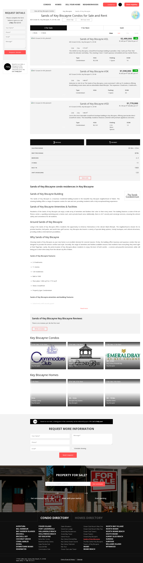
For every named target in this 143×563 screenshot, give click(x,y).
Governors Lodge (67, 529)
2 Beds (35, 33)
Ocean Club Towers (89, 531)
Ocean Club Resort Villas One (93, 526)
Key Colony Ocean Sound (69, 542)
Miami (86, 546)
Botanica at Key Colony (46, 542)
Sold (122, 28)
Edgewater (21, 549)
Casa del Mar (43, 547)
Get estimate (98, 484)
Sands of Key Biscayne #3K (94, 71)
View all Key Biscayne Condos (44, 11)
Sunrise (109, 539)
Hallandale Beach (47, 531)
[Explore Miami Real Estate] (17, 4)
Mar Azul (64, 547)
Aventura (20, 526)
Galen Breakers (66, 526)
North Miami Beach (115, 531)
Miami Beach (89, 549)
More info (85, 178)
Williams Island (113, 544)
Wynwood (111, 546)
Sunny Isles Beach (114, 536)
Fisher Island (45, 526)
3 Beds (43, 33)
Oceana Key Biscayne (90, 536)
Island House (65, 536)
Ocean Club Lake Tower (69, 549)
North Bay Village (114, 526)
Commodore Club (44, 549)
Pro (127, 33)
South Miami (112, 534)
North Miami (112, 529)
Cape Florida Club (44, 544)
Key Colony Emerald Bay (69, 539)
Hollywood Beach (47, 534)
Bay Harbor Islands (25, 531)
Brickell (20, 534)
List (118, 33)
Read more (84, 308)
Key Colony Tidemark (68, 544)
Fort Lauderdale (47, 529)
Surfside (110, 541)
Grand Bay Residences (68, 531)
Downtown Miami (24, 546)
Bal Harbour (22, 529)
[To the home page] (58, 11)
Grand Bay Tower (66, 534)
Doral (19, 544)
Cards (136, 33)
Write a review (40, 329)
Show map (70, 20)
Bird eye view (85, 20)
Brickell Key (22, 536)
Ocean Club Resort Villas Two (93, 529)
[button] (64, 50)
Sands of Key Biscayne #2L (94, 39)
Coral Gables (22, 541)
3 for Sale (48, 28)
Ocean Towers (88, 534)
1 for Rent (85, 28)
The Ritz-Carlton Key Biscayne (93, 542)
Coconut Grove (23, 539)
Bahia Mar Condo (44, 539)
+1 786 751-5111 (29, 561)
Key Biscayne (67, 11)
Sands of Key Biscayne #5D (94, 103)
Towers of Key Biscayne (91, 544)
